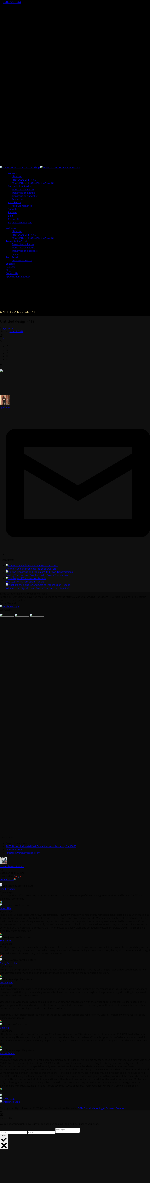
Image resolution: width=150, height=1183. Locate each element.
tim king (4, 1027)
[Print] (1, 365)
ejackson (8, 328)
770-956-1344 (12, 2)
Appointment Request (20, 222)
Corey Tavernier (8, 963)
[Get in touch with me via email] (78, 554)
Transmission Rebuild (23, 192)
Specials (10, 263)
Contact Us (12, 273)
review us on (7, 879)
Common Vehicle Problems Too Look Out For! (31, 568)
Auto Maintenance (22, 205)
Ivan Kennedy (7, 889)
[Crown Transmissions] (40, 167)
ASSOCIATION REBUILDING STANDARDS (33, 238)
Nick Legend (6, 982)
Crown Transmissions (12, 866)
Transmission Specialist (25, 196)
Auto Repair (14, 202)
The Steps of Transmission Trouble (25, 581)
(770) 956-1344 (14, 849)
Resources (17, 254)
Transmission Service (19, 186)
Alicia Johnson (7, 1053)
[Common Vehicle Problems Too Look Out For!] (32, 565)
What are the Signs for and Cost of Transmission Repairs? (37, 588)
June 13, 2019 (16, 331)
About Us (17, 176)
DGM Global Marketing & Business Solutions (102, 1108)
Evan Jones (6, 940)
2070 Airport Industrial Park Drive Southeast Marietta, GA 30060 (41, 846)
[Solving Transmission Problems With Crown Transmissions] (39, 572)
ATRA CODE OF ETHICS (24, 179)
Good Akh (5, 908)
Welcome (13, 173)
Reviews (10, 267)
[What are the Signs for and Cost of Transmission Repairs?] (38, 584)
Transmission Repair (23, 189)
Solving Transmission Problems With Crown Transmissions (38, 575)
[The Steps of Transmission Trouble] (26, 578)
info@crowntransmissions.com (23, 852)
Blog (8, 270)
